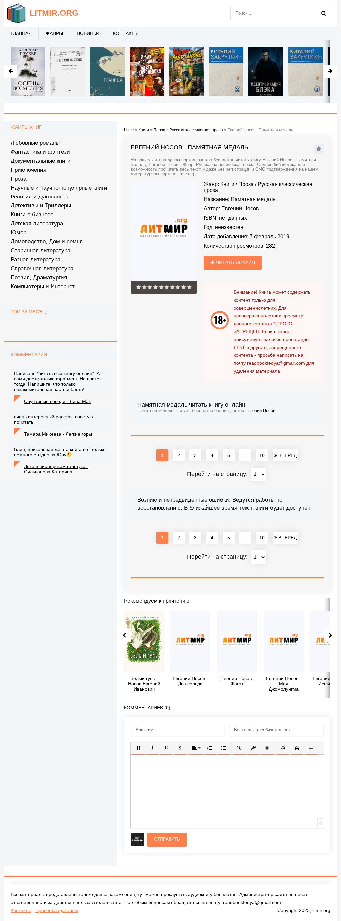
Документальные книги (41, 161)
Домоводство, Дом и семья (47, 241)
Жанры (54, 33)
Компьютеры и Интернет (43, 286)
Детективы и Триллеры (41, 205)
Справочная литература (42, 268)
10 (262, 455)
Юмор (18, 232)
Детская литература (37, 223)
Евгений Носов (240, 208)
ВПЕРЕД (287, 455)
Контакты (125, 33)
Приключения (28, 170)
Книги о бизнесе (32, 214)
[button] (138, 748)
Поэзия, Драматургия (39, 277)
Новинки (88, 33)
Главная (21, 33)
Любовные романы (35, 143)
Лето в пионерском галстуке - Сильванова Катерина (56, 469)
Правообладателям (56, 910)
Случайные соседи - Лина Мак (57, 401)
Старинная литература (40, 250)
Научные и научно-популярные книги (59, 188)
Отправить (167, 839)
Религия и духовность (39, 197)
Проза (246, 184)
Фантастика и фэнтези (40, 152)
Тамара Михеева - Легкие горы (58, 434)
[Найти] (323, 13)
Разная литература (35, 259)
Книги (227, 184)
